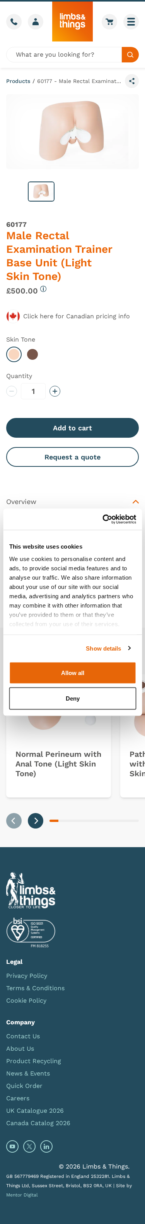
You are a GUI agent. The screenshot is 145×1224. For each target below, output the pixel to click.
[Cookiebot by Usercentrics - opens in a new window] (103, 519)
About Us (20, 1048)
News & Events (28, 1073)
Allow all (72, 673)
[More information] (43, 289)
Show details (103, 648)
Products (18, 81)
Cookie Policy (26, 1000)
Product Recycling (33, 1061)
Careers (17, 1098)
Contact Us (23, 1036)
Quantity (19, 376)
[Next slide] (35, 821)
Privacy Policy (26, 975)
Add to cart (72, 428)
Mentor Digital (22, 1195)
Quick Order (24, 1085)
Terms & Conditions (35, 988)
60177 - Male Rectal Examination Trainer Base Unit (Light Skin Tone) (79, 81)
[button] (41, 191)
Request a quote (72, 457)
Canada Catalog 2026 (38, 1123)
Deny (73, 698)
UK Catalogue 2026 (35, 1110)
